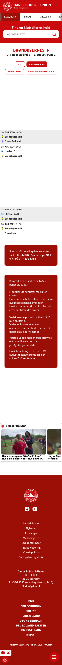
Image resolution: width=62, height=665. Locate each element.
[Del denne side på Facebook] (3, 653)
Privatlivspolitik (31, 548)
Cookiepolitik (31, 552)
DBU (31, 601)
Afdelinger (31, 533)
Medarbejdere (31, 538)
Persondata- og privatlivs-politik (31, 645)
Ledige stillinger (31, 543)
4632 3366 (29, 259)
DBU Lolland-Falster (31, 626)
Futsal (31, 635)
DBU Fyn (31, 611)
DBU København (31, 621)
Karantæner (14, 72)
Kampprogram (37, 65)
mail (48, 255)
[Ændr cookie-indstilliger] (5, 659)
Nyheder (31, 528)
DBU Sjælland (31, 630)
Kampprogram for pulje (41, 72)
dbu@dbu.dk (32, 586)
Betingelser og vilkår (31, 557)
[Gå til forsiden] (25, 6)
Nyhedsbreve (31, 523)
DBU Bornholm (31, 606)
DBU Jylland (31, 616)
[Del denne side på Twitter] (8, 653)
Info (19, 65)
